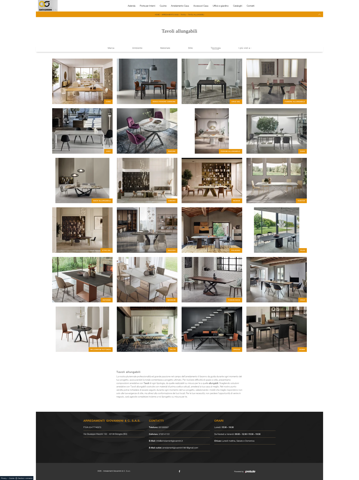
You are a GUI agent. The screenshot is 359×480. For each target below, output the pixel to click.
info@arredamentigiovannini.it (169, 440)
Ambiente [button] (137, 48)
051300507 (164, 427)
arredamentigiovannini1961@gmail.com (180, 447)
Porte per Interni (147, 5)
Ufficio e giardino (221, 5)
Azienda (131, 5)
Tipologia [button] (216, 48)
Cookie (11, 478)
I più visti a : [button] (245, 48)
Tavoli (183, 14)
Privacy (4, 478)
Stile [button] (190, 48)
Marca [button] (111, 48)
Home (157, 14)
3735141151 (164, 434)
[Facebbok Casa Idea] (179, 471)
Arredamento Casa (180, 5)
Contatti (250, 5)
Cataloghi (237, 5)
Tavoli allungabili (196, 14)
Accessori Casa (200, 5)
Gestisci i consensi (25, 478)
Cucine (163, 5)
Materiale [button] (165, 48)
